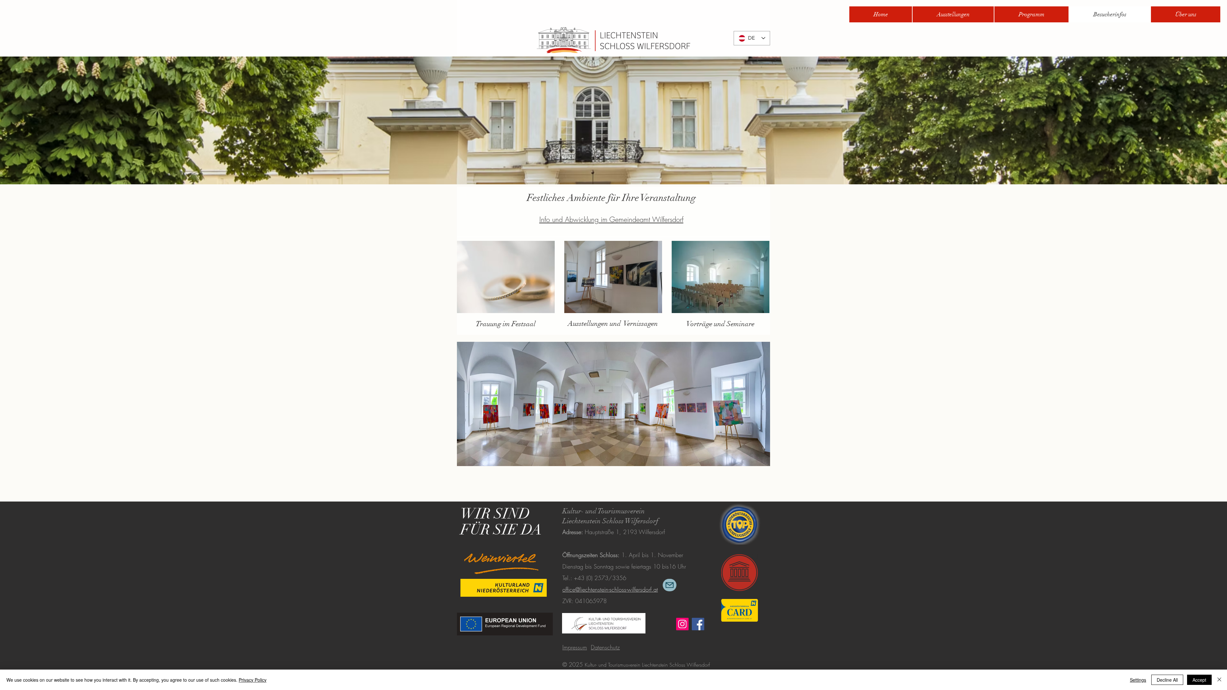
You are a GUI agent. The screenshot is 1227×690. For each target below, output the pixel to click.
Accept (1199, 680)
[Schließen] (1219, 680)
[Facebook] (698, 624)
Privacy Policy (252, 680)
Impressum (574, 647)
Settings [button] (1138, 680)
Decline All (1167, 680)
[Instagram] (682, 624)
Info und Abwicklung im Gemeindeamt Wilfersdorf (611, 219)
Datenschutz (605, 647)
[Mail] (669, 585)
